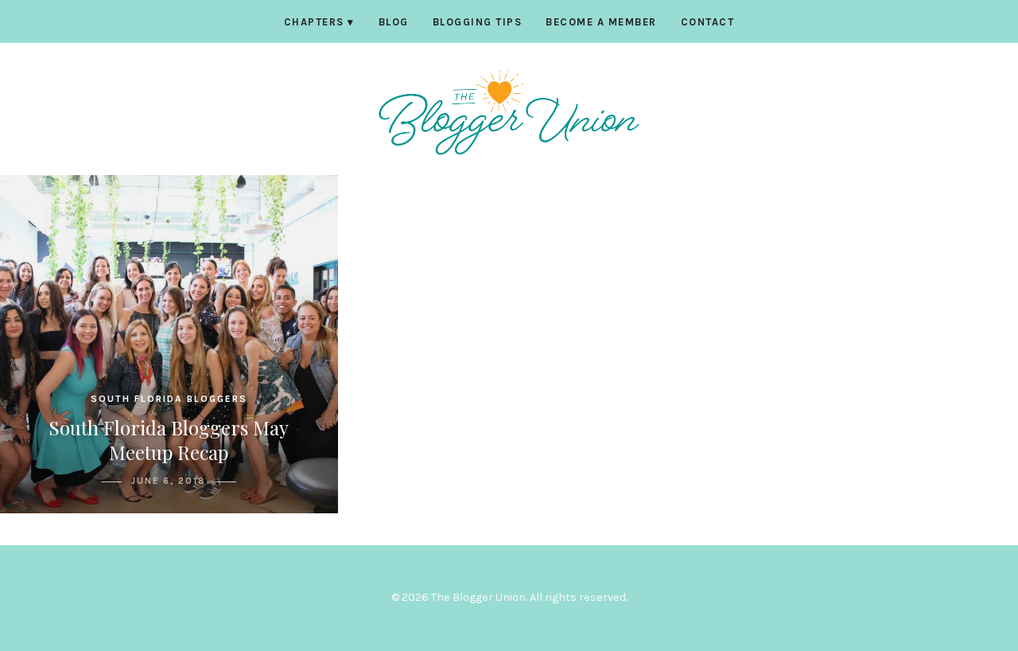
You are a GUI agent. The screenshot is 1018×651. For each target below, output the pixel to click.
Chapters (319, 22)
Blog (394, 22)
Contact (708, 22)
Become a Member (601, 22)
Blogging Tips (478, 22)
